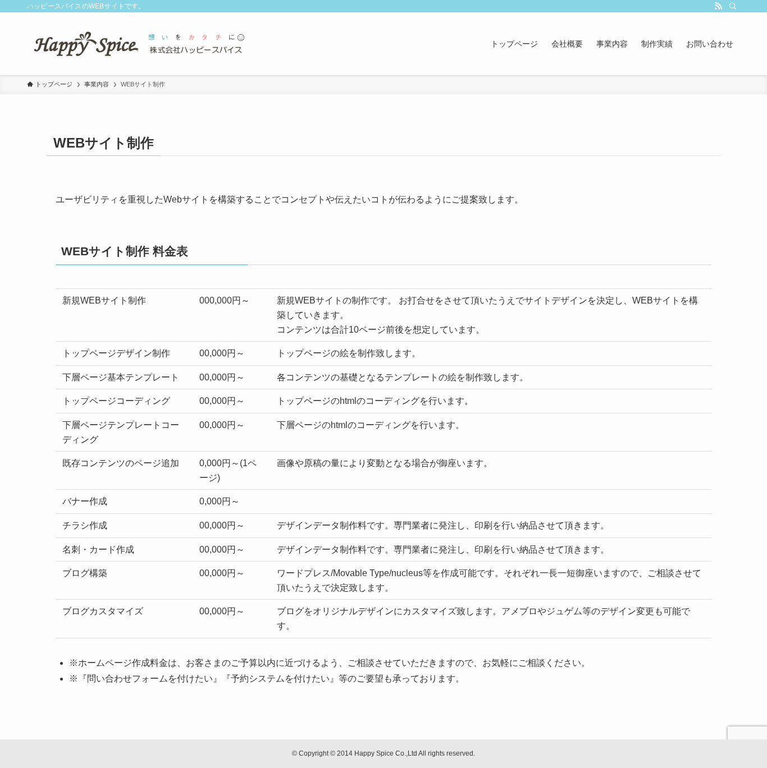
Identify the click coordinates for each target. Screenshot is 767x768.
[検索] (732, 6)
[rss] (718, 6)
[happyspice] (139, 43)
